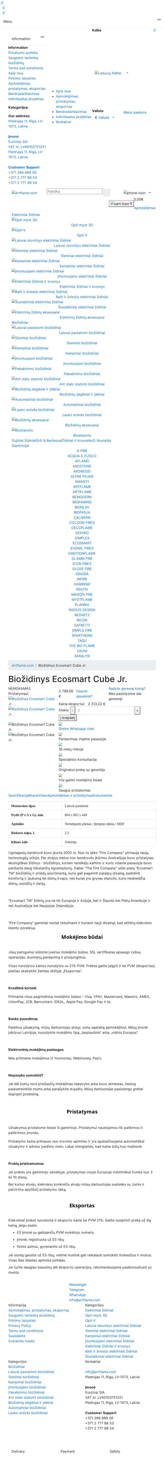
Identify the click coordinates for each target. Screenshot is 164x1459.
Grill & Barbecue (49, 440)
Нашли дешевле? (84, 693)
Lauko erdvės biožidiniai (28, 1413)
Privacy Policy (19, 1325)
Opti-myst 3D (96, 1315)
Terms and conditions (25, 68)
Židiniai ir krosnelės (77, 440)
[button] (133, 148)
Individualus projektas (26, 99)
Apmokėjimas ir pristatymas (70, 795)
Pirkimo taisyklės (22, 78)
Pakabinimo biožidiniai (26, 1392)
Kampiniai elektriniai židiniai (107, 1336)
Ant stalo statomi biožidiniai (31, 1397)
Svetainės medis (21, 1341)
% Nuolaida (102, 440)
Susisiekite (16, 1336)
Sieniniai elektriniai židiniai (106, 1331)
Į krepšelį (67, 718)
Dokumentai (102, 795)
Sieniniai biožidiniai (23, 1377)
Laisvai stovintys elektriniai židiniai (113, 1325)
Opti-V (90, 1320)
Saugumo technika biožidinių (31, 1315)
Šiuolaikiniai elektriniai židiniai (109, 1356)
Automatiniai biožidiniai (27, 1408)
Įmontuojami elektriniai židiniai (109, 1341)
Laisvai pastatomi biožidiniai (31, 1372)
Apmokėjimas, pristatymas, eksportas (67, 101)
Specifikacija (18, 795)
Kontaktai (63, 122)
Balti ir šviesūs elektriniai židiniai (111, 1351)
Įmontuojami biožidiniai (27, 1387)
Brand (33, 795)
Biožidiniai (20, 322)
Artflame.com (23, 665)
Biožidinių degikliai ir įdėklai (30, 1402)
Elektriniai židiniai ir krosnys (107, 1346)
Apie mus (15, 73)
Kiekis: (64, 710)
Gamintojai (20, 445)
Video (43, 795)
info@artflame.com (100, 1372)
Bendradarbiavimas (23, 94)
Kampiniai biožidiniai (24, 1382)
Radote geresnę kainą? (127, 688)
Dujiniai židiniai (24, 440)
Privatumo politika (23, 52)
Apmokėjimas (145, 208)
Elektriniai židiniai (26, 215)
